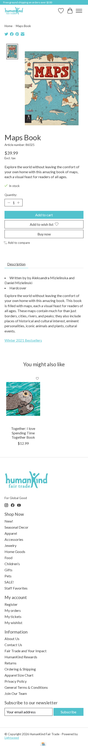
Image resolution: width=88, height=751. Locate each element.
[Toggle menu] (78, 10)
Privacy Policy (16, 681)
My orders (13, 610)
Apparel (11, 533)
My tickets (13, 616)
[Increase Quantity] (18, 202)
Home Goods (15, 551)
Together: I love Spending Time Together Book (23, 432)
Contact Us (13, 645)
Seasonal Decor (16, 527)
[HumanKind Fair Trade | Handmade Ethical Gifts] (14, 10)
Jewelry (10, 545)
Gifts (8, 570)
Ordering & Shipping (20, 669)
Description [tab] (16, 264)
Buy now (44, 234)
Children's (12, 564)
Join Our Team (16, 693)
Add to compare (19, 242)
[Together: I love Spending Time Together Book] (23, 399)
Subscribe (68, 712)
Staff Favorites (16, 588)
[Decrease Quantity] (9, 202)
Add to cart (44, 215)
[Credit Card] (43, 744)
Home (8, 26)
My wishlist (13, 622)
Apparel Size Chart (19, 675)
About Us (12, 638)
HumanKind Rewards (21, 657)
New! (9, 521)
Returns (10, 663)
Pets (8, 576)
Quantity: (11, 195)
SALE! (9, 582)
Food (8, 557)
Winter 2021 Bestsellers (23, 340)
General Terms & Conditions (26, 687)
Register (11, 604)
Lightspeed (12, 737)
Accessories (14, 539)
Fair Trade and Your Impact (25, 651)
